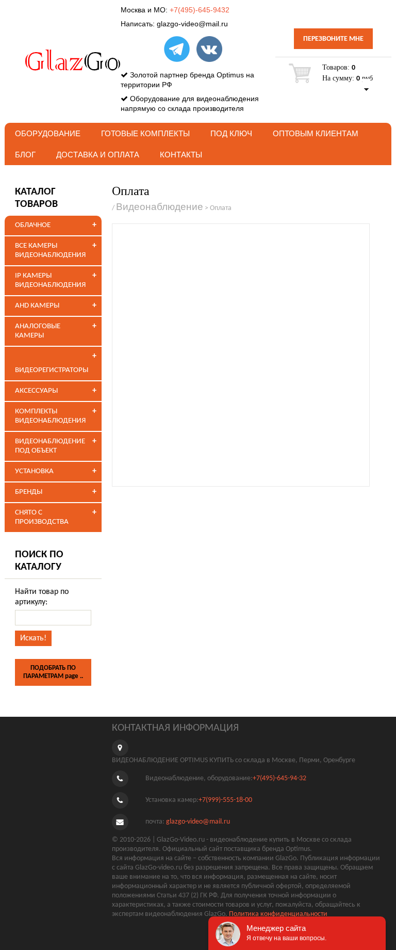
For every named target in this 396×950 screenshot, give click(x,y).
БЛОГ (25, 154)
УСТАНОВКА (34, 471)
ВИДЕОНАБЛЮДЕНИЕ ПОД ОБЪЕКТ (50, 446)
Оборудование (47, 133)
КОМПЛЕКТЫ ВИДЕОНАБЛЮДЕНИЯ (50, 416)
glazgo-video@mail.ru (192, 24)
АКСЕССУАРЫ (36, 391)
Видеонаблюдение (159, 206)
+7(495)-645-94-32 (279, 779)
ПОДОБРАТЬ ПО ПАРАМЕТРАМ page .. (53, 672)
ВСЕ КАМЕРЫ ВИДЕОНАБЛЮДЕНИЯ (50, 250)
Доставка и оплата (97, 154)
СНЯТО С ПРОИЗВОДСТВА (42, 517)
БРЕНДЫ (28, 492)
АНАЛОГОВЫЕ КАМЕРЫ (37, 331)
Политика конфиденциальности (278, 914)
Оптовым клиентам (315, 133)
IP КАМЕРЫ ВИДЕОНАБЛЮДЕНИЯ (50, 280)
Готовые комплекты (145, 133)
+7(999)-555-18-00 (225, 800)
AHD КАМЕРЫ (37, 306)
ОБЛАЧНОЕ (33, 225)
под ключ (231, 133)
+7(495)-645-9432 (199, 10)
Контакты (181, 154)
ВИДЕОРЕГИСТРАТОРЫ (51, 370)
